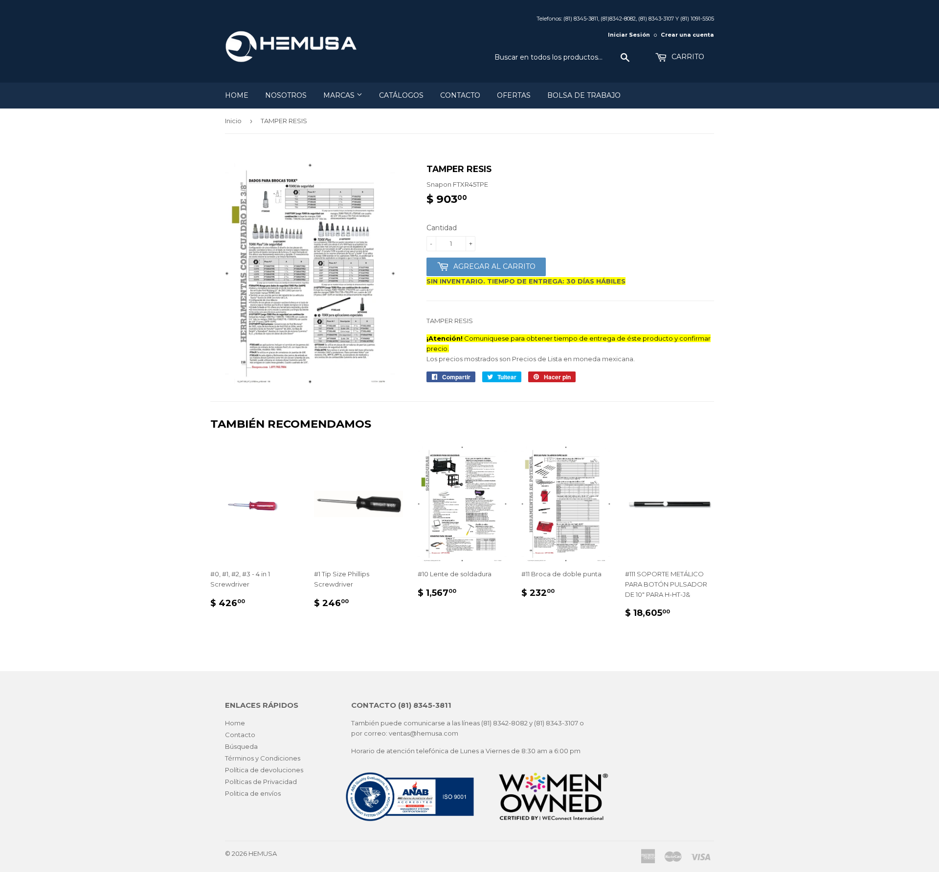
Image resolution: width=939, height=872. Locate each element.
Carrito (687, 56)
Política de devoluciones (264, 770)
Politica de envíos (253, 793)
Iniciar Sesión (629, 34)
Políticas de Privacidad (261, 781)
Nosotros (286, 95)
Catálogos (401, 95)
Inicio (233, 121)
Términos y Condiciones (262, 758)
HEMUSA (262, 853)
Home (236, 95)
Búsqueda (241, 746)
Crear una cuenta (687, 34)
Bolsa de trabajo (584, 95)
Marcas (340, 95)
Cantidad (441, 227)
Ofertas (514, 95)
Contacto (460, 95)
